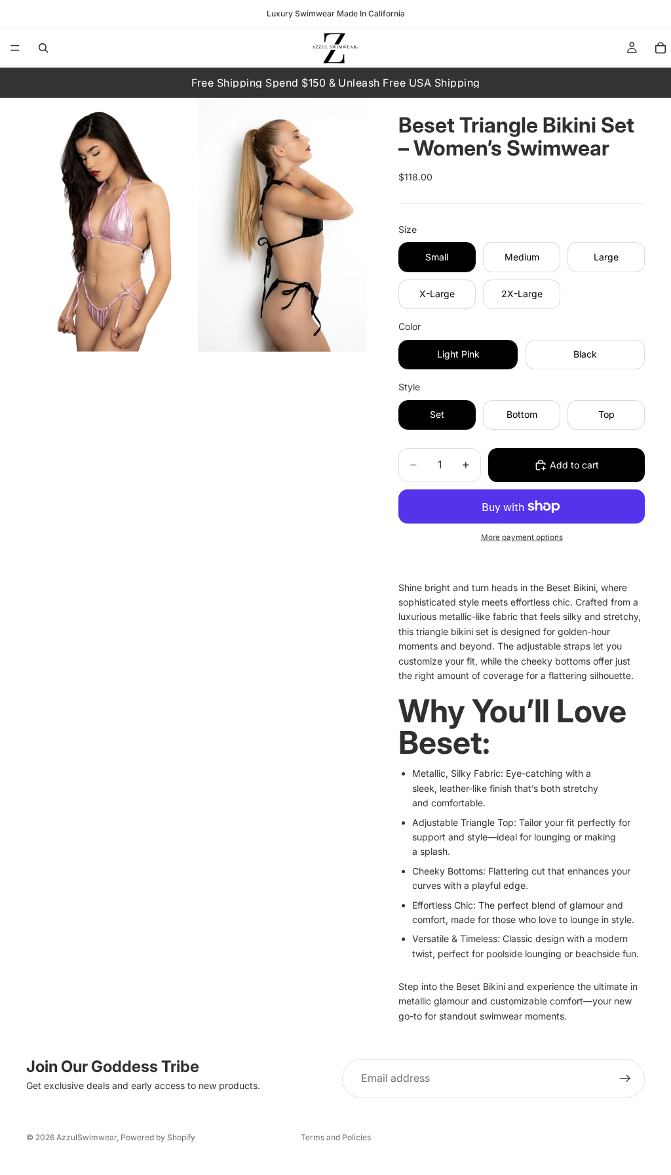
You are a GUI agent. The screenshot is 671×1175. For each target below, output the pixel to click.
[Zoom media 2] (282, 225)
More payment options (522, 537)
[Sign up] (625, 1078)
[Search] (43, 47)
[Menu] (15, 48)
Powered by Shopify (158, 1137)
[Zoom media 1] (110, 225)
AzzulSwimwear (86, 1137)
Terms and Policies (336, 1137)
